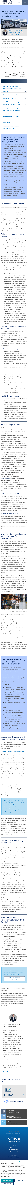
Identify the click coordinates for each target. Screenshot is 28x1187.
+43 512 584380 (14, 1150)
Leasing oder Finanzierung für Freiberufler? (11, 121)
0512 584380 (17, 1133)
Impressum (14, 1155)
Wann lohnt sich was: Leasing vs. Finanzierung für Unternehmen (12, 103)
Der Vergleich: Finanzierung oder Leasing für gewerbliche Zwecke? (12, 109)
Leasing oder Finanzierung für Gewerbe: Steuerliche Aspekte (11, 115)
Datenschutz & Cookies (14, 1157)
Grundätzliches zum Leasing (10, 94)
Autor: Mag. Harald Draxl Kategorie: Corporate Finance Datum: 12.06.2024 (16, 32)
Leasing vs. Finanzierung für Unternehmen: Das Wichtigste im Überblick (12, 88)
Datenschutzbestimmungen (20, 1161)
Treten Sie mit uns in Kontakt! (14, 979)
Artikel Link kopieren (6, 74)
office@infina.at (14, 1152)
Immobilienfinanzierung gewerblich (14, 694)
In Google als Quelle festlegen (22, 74)
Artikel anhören (14, 74)
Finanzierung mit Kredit (9, 98)
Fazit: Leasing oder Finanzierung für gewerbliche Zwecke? (12, 127)
